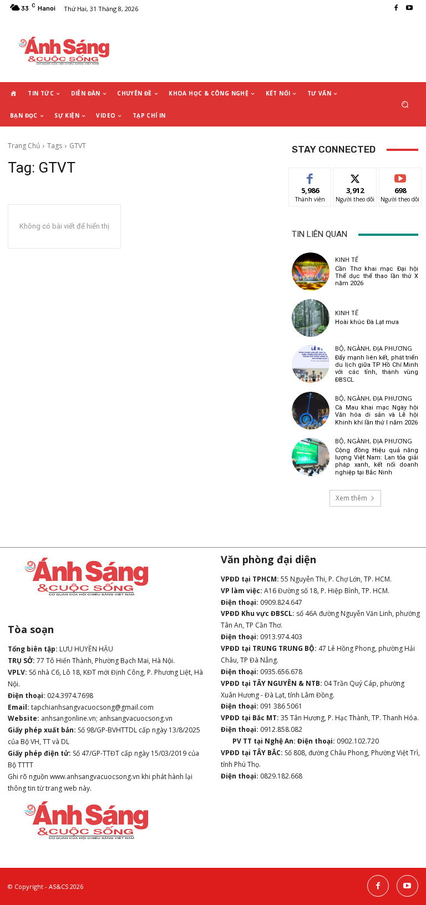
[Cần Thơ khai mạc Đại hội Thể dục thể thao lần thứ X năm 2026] (310, 271)
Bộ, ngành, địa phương (373, 348)
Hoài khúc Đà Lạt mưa (367, 322)
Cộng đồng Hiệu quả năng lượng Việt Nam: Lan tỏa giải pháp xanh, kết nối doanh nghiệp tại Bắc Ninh (376, 461)
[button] (405, 104)
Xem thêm (351, 498)
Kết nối (355, 176)
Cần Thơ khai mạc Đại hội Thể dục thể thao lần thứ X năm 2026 (376, 276)
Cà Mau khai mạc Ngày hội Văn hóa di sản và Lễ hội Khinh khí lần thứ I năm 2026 (376, 415)
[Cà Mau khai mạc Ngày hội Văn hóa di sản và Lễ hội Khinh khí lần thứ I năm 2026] (310, 410)
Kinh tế (346, 259)
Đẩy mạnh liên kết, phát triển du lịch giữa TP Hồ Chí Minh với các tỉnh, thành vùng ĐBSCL (376, 368)
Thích (310, 176)
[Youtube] (409, 8)
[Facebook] (396, 8)
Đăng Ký (400, 176)
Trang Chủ (24, 145)
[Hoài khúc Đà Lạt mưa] (310, 318)
